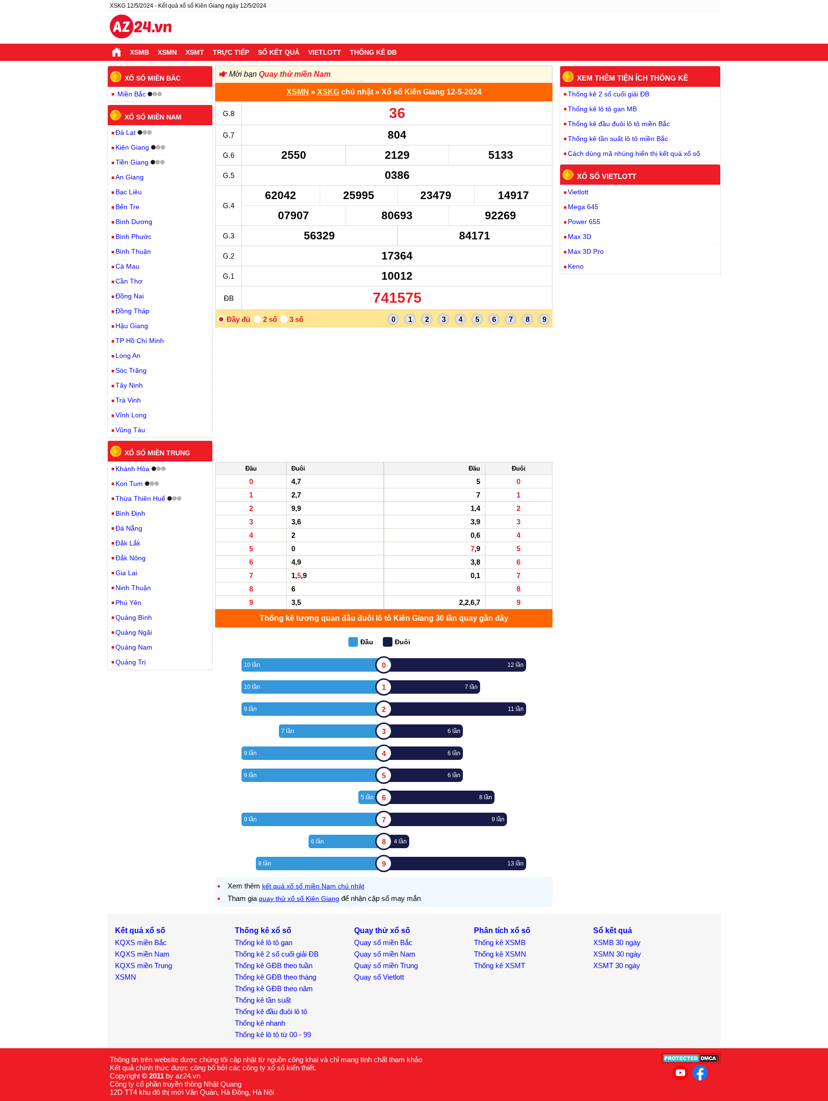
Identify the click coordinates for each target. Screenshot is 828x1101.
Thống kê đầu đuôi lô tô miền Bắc (619, 124)
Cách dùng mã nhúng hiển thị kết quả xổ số (634, 153)
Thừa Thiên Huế (140, 498)
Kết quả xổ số (140, 930)
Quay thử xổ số (382, 930)
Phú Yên (128, 602)
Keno (576, 266)
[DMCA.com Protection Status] (691, 1061)
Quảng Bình (133, 617)
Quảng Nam (133, 647)
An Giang (129, 177)
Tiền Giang (132, 162)
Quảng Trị (130, 662)
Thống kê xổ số (263, 930)
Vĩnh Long (131, 415)
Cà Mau (127, 266)
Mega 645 (583, 207)
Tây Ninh (129, 385)
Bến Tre (127, 207)
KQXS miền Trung (143, 965)
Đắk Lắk (127, 543)
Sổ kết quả (278, 52)
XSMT (194, 52)
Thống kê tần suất (263, 1000)
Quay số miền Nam (384, 954)
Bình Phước (133, 236)
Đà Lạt (125, 132)
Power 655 (584, 221)
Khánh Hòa (132, 469)
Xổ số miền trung (157, 453)
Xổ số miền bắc (153, 78)
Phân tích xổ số (502, 930)
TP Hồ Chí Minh (139, 340)
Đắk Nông (130, 558)
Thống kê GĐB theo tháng (275, 977)
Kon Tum (129, 483)
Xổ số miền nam (153, 116)
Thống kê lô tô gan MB (602, 109)
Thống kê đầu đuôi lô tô (271, 1011)
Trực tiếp (231, 52)
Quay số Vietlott (379, 977)
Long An (127, 355)
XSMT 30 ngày (616, 965)
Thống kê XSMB (500, 942)
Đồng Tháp (132, 311)
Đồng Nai (129, 296)
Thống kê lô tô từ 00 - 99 (273, 1034)
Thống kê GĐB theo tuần (273, 965)
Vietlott (324, 52)
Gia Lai (126, 573)
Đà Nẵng (128, 528)
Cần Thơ (128, 281)
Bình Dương (133, 221)
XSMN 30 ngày (617, 954)
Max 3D (579, 236)
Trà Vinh (128, 400)
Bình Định (130, 513)
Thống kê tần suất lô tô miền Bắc (618, 138)
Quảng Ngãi (133, 632)
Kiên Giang (132, 147)
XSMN (167, 52)
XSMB (139, 52)
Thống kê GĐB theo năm (274, 988)
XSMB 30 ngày (617, 942)
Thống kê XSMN (500, 954)
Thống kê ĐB (373, 52)
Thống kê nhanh (260, 1023)
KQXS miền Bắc (141, 942)
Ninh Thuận (133, 588)
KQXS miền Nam (142, 954)
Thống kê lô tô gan (263, 942)
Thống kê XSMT (499, 965)
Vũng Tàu (130, 430)
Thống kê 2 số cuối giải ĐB (608, 94)
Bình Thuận (133, 251)
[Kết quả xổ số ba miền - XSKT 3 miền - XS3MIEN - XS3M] (141, 27)
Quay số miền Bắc (383, 942)
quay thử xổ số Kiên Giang (299, 898)
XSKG (328, 92)
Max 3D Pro (586, 251)
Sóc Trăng (131, 370)
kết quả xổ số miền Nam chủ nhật (313, 886)
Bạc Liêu (128, 192)
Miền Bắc (131, 94)
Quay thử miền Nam (295, 74)
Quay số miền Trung (386, 965)
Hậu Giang (131, 326)
